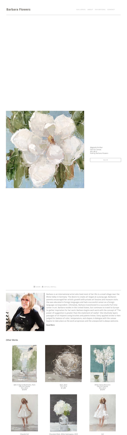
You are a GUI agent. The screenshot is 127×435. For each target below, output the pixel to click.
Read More (50, 325)
